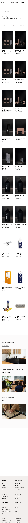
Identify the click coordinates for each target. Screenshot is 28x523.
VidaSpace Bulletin (6, 511)
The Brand (4, 505)
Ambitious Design (6, 509)
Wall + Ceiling (17, 513)
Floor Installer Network (20, 489)
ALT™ (16, 509)
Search (26, 2)
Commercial (5, 496)
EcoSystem (17, 520)
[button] (22, 2)
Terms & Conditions (6, 520)
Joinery (4, 492)
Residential (4, 494)
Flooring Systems (18, 494)
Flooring (16, 507)
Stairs (16, 516)
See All (3, 483)
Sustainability (17, 496)
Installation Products (19, 487)
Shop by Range (18, 518)
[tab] (5, 25)
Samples (16, 498)
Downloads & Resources (20, 492)
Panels (16, 511)
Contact (4, 516)
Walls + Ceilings (5, 489)
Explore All (17, 505)
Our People (4, 507)
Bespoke (16, 485)
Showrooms (5, 513)
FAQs (3, 518)
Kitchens (4, 487)
